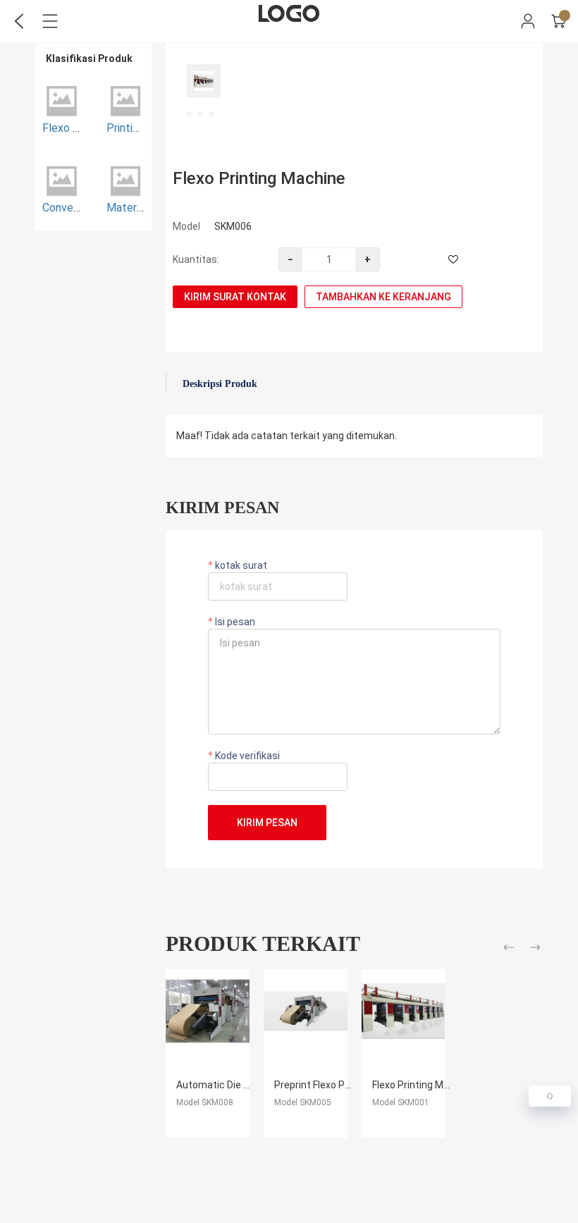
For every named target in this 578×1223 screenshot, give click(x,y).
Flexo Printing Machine (423, 1084)
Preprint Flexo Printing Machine (344, 1084)
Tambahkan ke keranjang (383, 296)
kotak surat (240, 565)
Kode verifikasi (246, 755)
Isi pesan (234, 621)
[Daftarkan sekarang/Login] (527, 21)
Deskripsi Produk (220, 384)
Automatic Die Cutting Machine (247, 1084)
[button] (510, 950)
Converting (69, 207)
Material (126, 207)
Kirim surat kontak (235, 296)
